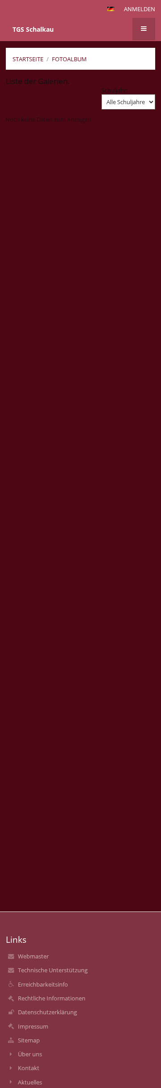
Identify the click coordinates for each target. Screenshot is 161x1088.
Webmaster (33, 956)
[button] (111, 9)
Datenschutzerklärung (47, 1012)
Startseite (28, 59)
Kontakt (28, 1068)
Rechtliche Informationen (51, 998)
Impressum (33, 1026)
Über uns (30, 1054)
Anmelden (139, 9)
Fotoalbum (69, 59)
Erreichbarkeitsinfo (43, 984)
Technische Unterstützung (53, 970)
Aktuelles (30, 1082)
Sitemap (29, 1040)
